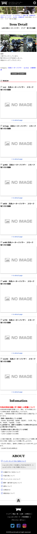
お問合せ (28, 514)
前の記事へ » (22, 73)
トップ (8, 514)
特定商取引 (25, 517)
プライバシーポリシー (18, 520)
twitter (12, 526)
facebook (18, 526)
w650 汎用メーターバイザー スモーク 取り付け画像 (18, 204)
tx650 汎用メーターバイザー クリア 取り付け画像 (18, 28)
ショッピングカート (13, 517)
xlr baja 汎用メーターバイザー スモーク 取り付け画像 (18, 127)
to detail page (17, 120)
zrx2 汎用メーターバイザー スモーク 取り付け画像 (17, 88)
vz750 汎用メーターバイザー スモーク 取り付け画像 (18, 321)
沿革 (21, 514)
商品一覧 (15, 514)
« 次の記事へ (14, 73)
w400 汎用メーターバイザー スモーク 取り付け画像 (18, 282)
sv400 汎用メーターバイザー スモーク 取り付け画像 (17, 243)
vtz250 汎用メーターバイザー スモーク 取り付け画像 (18, 360)
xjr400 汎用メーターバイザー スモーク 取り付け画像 (18, 165)
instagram (24, 526)
